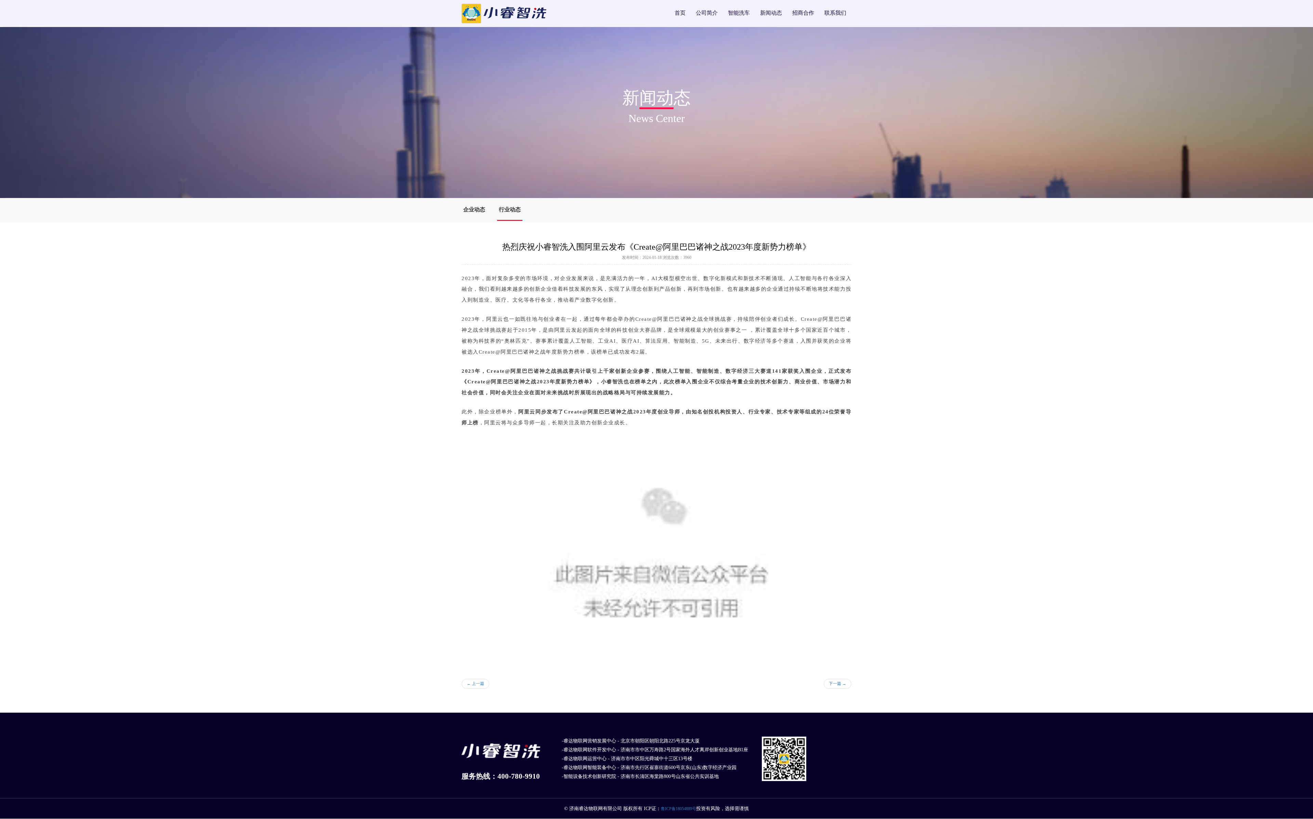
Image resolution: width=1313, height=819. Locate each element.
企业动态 (474, 209)
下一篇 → (837, 683)
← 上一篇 (475, 683)
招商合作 (803, 13)
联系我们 (835, 13)
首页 (680, 13)
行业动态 (510, 209)
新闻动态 (771, 13)
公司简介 (707, 13)
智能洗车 (739, 13)
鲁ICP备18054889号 (678, 808)
